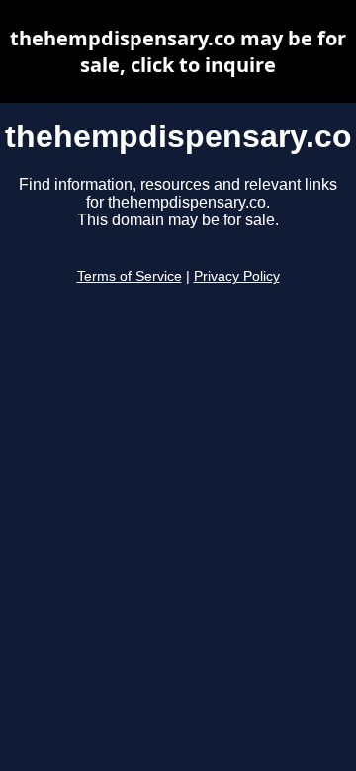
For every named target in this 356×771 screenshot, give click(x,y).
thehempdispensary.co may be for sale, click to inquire (178, 51)
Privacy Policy (237, 276)
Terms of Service (129, 276)
